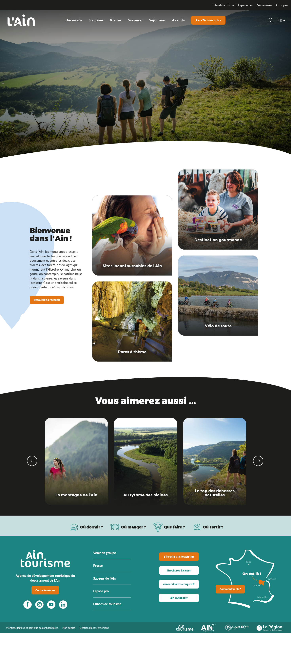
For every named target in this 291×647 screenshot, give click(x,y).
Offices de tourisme (107, 604)
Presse (98, 565)
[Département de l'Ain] (209, 627)
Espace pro (245, 5)
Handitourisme (223, 5)
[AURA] (269, 627)
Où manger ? (133, 527)
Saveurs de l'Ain (104, 578)
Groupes (282, 5)
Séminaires (264, 5)
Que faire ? (174, 527)
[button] (270, 21)
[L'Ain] (21, 20)
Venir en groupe (104, 552)
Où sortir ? (213, 527)
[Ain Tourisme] (185, 627)
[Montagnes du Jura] (236, 627)
